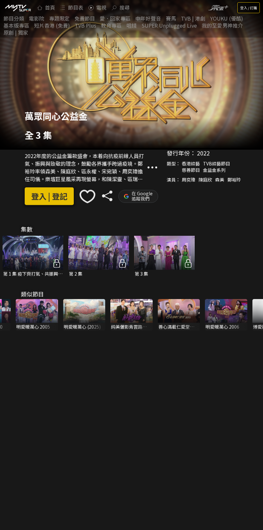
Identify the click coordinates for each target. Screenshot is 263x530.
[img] (17, 8)
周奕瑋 (188, 179)
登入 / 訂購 (248, 7)
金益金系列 (214, 170)
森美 (219, 179)
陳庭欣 (205, 179)
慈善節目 (191, 170)
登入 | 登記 (49, 196)
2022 (203, 153)
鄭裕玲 (234, 179)
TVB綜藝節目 (216, 163)
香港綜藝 (191, 163)
